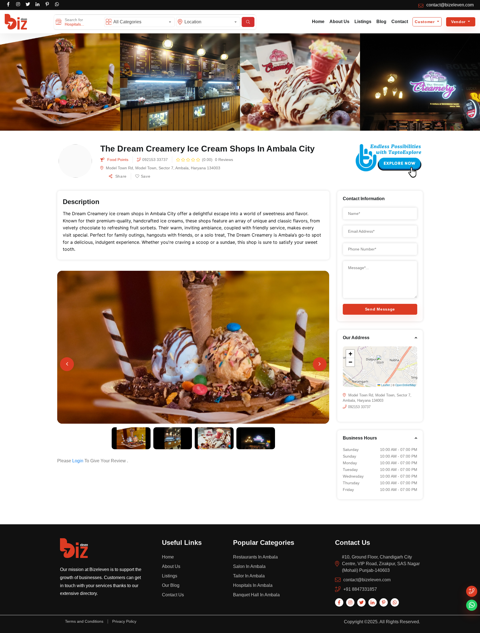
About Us (339, 21)
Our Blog (170, 585)
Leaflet (385, 385)
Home (318, 21)
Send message (380, 309)
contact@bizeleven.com (450, 5)
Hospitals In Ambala (252, 585)
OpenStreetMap (405, 385)
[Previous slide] (67, 364)
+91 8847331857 (360, 589)
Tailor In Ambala (249, 576)
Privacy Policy (124, 621)
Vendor (459, 21)
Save (146, 176)
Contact (399, 21)
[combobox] (143, 22)
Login (77, 460)
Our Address (356, 337)
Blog (381, 21)
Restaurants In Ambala (255, 557)
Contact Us (173, 594)
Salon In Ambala (249, 566)
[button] (60, 81)
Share (120, 176)
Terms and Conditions (84, 621)
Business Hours (360, 438)
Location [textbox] (192, 21)
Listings (362, 21)
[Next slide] (320, 364)
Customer (425, 21)
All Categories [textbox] (127, 21)
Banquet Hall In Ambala (256, 594)
